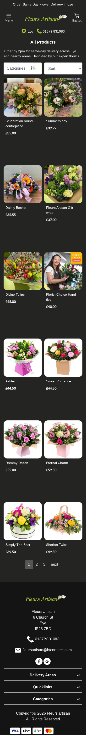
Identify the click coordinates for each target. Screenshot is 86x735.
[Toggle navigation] (9, 18)
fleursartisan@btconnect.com (47, 650)
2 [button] (37, 564)
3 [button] (44, 564)
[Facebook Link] (39, 661)
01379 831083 (54, 31)
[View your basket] (77, 17)
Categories (16, 68)
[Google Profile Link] (47, 661)
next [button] (54, 564)
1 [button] (29, 564)
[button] (43, 674)
